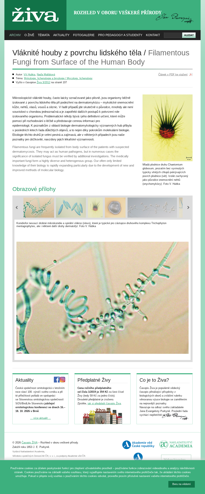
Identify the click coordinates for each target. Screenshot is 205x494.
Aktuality (61, 35)
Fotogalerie (83, 35)
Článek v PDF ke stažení (173, 74)
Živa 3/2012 (43, 82)
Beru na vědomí (181, 484)
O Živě (29, 35)
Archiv (15, 35)
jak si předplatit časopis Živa (104, 403)
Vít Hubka (29, 74)
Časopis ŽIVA (29, 442)
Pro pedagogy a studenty (120, 35)
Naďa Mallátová (46, 74)
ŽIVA (35, 6)
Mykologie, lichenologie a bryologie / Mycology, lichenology (58, 78)
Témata (44, 35)
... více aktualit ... (40, 418)
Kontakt (153, 35)
